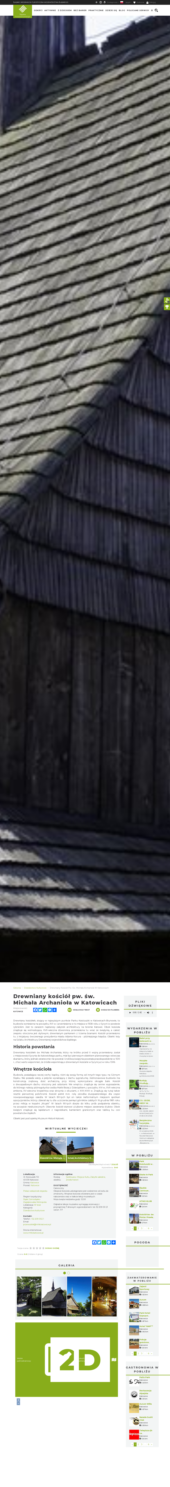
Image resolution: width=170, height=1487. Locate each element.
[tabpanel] (52, 1150)
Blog (122, 10)
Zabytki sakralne (97, 1177)
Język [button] (127, 2)
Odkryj (38, 10)
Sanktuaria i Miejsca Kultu (78, 1177)
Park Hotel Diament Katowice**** (145, 1316)
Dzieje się (111, 10)
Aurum (142, 1300)
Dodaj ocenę (52, 1248)
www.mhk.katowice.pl (33, 1233)
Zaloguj (152, 2)
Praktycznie (96, 10)
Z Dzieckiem (65, 10)
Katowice (142, 1257)
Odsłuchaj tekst (81, 1010)
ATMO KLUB (145, 1201)
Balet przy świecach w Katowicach (145, 1041)
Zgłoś (114, 1164)
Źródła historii (72, 1180)
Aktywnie (50, 10)
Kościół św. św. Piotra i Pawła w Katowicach (146, 1217)
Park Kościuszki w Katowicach (145, 1164)
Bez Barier (80, 10)
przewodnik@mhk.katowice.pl (37, 1224)
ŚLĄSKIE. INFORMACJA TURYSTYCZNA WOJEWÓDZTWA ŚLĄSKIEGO (40, 2)
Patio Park (144, 1377)
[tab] (64, 1273)
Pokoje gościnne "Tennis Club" (146, 1342)
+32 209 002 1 (37, 1219)
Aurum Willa (145, 1404)
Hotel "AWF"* (146, 1326)
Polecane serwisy (138, 10)
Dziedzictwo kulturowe (34, 1210)
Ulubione (140, 2)
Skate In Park (146, 1174)
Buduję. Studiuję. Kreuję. (143, 1083)
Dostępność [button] (112, 2)
